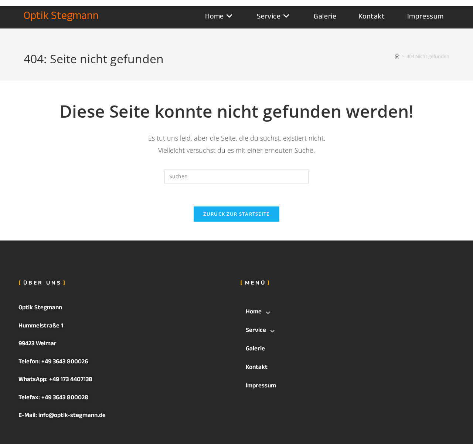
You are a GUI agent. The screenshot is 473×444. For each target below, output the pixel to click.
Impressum (261, 386)
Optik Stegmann (61, 17)
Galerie (255, 349)
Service (256, 331)
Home (254, 312)
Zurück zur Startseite (236, 214)
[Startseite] (397, 56)
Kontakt (257, 368)
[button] (347, 312)
